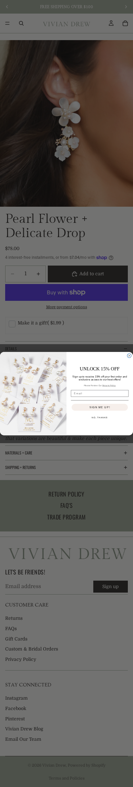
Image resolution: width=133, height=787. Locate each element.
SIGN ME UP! (99, 407)
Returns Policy (109, 385)
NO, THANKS (99, 417)
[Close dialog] (129, 356)
